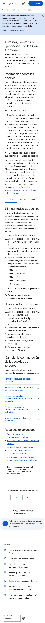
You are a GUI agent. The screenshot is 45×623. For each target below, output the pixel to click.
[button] (4, 3)
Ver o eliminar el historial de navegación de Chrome (20, 565)
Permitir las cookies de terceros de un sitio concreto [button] (19, 388)
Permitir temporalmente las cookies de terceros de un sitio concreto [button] (19, 398)
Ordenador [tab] (11, 199)
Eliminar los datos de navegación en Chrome (23, 551)
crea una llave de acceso (12, 30)
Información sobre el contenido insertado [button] (19, 419)
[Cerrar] (42, 16)
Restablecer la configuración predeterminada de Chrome (20, 588)
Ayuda (7, 544)
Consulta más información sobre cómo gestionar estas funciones (21, 190)
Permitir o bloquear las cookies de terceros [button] (20, 380)
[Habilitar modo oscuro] (24, 618)
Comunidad (26, 10)
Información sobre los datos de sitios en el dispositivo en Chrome (24, 596)
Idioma (9, 615)
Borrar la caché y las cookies (20, 447)
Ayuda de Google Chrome (17, 3)
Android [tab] (23, 199)
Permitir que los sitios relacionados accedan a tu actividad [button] (17, 409)
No (28, 497)
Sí (16, 497)
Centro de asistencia (10, 10)
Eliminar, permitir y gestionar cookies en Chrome (21, 574)
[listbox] (32, 199)
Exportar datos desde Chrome (21, 559)
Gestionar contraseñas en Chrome (23, 581)
